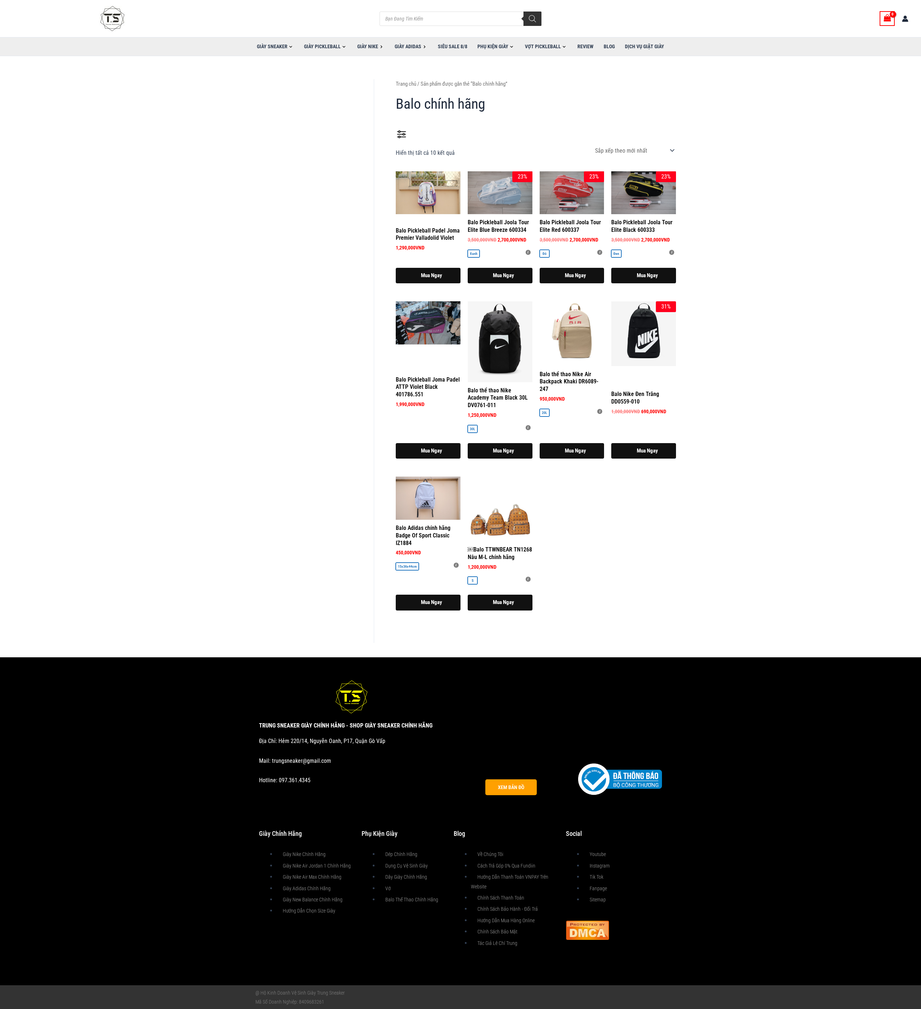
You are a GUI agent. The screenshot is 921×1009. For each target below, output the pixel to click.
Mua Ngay (503, 275)
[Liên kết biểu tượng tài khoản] (905, 18)
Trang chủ (406, 84)
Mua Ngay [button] (431, 275)
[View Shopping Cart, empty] (887, 18)
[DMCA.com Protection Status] (587, 929)
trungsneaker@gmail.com (301, 760)
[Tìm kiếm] (532, 19)
